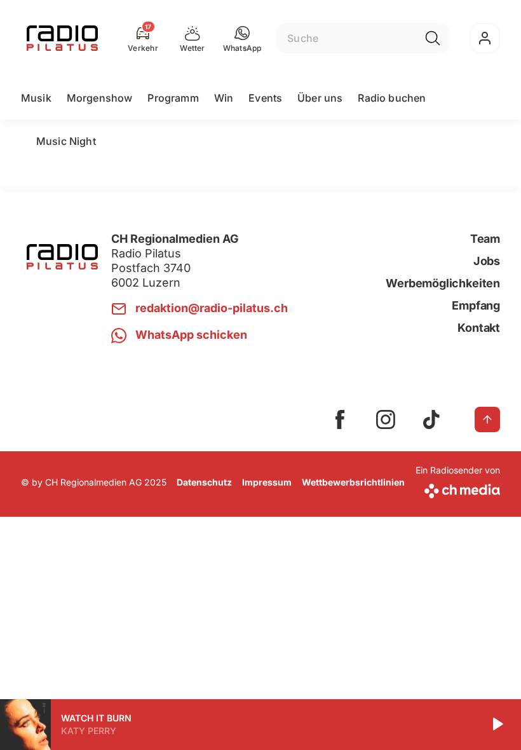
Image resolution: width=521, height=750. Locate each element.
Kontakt (478, 327)
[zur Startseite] (62, 38)
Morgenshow (100, 98)
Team (485, 238)
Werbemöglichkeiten (443, 283)
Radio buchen (392, 98)
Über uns (319, 98)
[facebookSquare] (340, 419)
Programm (172, 98)
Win (223, 98)
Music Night (66, 141)
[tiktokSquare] (431, 419)
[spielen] (497, 724)
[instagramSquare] (385, 419)
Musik (36, 98)
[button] (242, 38)
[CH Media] (458, 488)
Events (265, 98)
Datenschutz (204, 482)
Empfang (476, 305)
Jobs (486, 261)
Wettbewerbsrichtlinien (353, 482)
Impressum (267, 482)
